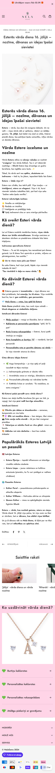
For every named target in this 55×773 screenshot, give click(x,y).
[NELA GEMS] (28, 16)
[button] (50, 16)
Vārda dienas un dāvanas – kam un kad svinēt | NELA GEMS (27, 31)
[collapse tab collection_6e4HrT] (50, 684)
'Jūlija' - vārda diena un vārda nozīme (17, 589)
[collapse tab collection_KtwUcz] (50, 697)
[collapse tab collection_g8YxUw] (50, 671)
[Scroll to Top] (50, 759)
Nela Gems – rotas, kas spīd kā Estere (23, 301)
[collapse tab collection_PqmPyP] (50, 711)
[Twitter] (24, 532)
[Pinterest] (18, 532)
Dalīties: (5, 531)
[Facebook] (13, 532)
